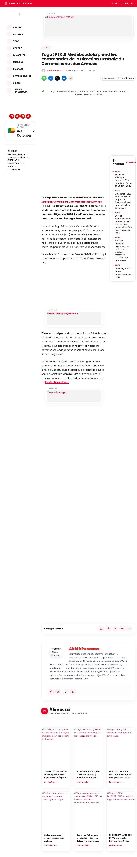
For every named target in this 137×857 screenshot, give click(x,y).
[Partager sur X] (57, 78)
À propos (12, 151)
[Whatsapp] (73, 691)
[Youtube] (22, 116)
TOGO (46, 48)
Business (18, 62)
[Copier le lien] (70, 78)
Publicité (12, 166)
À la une (17, 27)
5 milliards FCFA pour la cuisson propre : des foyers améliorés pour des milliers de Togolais (123, 201)
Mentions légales (16, 154)
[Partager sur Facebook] (50, 78)
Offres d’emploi (22, 76)
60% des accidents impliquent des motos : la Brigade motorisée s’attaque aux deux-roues (122, 250)
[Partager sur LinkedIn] (64, 78)
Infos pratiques (21, 90)
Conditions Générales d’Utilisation (18, 158)
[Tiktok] (28, 116)
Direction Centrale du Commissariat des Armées (71, 201)
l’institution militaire (57, 382)
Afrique (17, 48)
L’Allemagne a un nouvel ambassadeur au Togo (123, 272)
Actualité (19, 34)
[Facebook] (11, 116)
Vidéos (17, 83)
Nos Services (14, 169)
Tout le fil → (131, 162)
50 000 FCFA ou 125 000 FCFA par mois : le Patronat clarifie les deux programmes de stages (120, 841)
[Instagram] (58, 691)
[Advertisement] (74, 174)
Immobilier (19, 55)
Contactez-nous (16, 163)
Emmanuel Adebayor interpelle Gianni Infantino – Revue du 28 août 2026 (123, 180)
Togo (16, 41)
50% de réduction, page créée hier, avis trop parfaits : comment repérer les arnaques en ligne (123, 224)
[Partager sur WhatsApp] (44, 78)
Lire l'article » (50, 782)
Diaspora (18, 69)
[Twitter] (17, 116)
